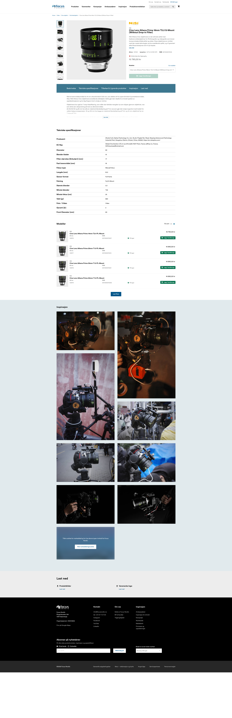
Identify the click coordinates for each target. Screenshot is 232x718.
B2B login (175, 2)
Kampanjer (97, 7)
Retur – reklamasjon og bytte (124, 667)
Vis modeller (171, 65)
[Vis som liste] (174, 223)
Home (53, 15)
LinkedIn (96, 626)
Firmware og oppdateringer (140, 627)
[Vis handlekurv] (179, 6)
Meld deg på (119, 650)
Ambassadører (110, 7)
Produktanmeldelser (137, 7)
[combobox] (162, 7)
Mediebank (139, 623)
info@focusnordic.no (100, 612)
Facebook (96, 621)
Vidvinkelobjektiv (74, 15)
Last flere (116, 294)
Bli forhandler (119, 615)
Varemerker (86, 7)
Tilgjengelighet (119, 618)
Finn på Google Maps (64, 625)
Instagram (96, 618)
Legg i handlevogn (145, 76)
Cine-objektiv (64, 15)
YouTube (96, 623)
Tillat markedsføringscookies (85, 546)
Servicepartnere (155, 667)
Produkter (75, 7)
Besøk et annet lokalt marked (145, 647)
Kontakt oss (158, 2)
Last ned (62, 589)
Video (58, 15)
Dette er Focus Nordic (122, 612)
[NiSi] (134, 23)
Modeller (131, 65)
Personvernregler (169, 667)
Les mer (131, 48)
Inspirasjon (122, 7)
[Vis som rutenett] (171, 223)
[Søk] (173, 7)
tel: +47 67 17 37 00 (99, 615)
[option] (60, 24)
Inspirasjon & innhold (142, 615)
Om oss (151, 2)
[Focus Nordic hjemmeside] (58, 7)
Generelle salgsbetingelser (102, 667)
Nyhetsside (166, 2)
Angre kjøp (141, 667)
